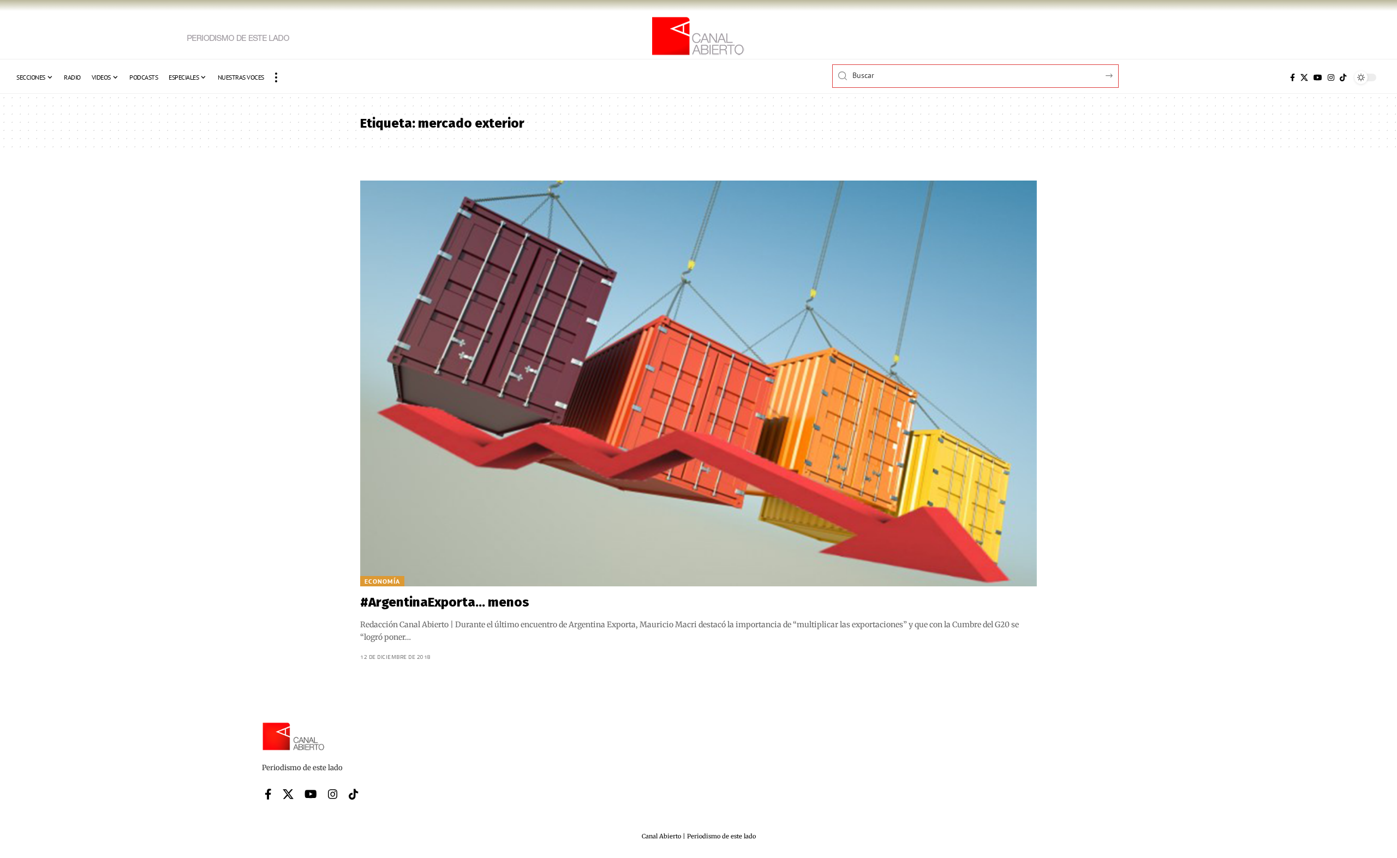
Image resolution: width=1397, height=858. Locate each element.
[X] (1304, 77)
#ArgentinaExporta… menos (444, 602)
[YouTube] (1318, 77)
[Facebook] (1292, 77)
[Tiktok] (1343, 77)
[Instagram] (1331, 77)
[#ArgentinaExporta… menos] (698, 383)
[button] (276, 77)
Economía (382, 581)
